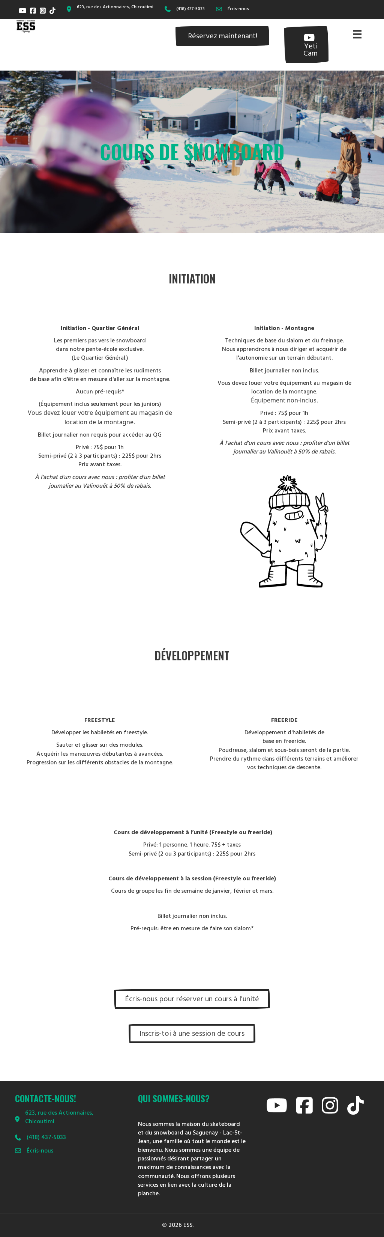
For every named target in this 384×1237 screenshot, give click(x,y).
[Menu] (357, 34)
